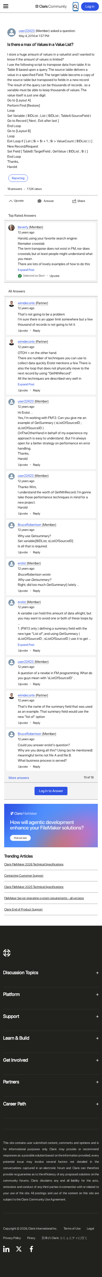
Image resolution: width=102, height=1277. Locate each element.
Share (81, 201)
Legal (90, 1228)
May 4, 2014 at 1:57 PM (34, 36)
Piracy (31, 1238)
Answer (49, 201)
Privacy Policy (12, 1238)
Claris (6, 953)
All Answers (16, 291)
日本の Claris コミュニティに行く (65, 1238)
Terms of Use (72, 1228)
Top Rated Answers (22, 215)
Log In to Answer (51, 791)
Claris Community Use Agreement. (43, 1199)
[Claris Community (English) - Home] (51, 6)
